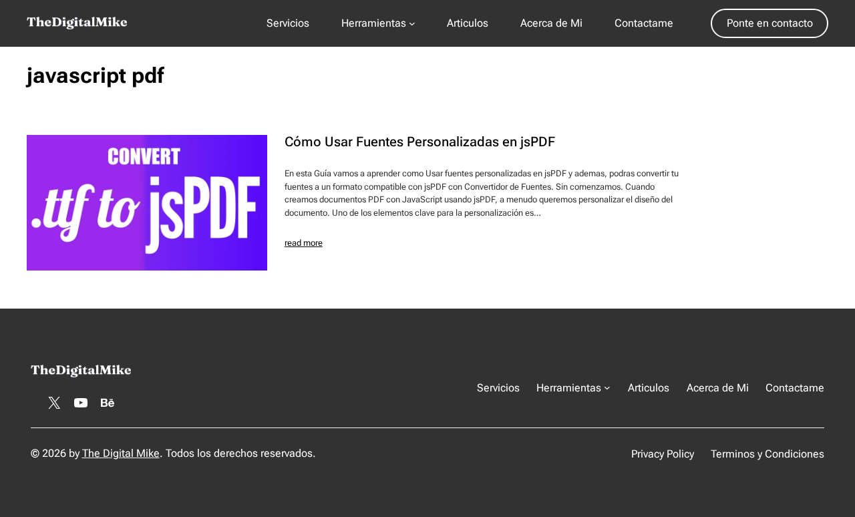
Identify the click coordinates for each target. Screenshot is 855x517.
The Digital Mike (121, 453)
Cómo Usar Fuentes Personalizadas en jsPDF (420, 142)
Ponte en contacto (770, 23)
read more (304, 243)
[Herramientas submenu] (412, 23)
